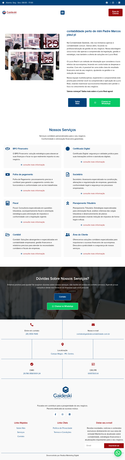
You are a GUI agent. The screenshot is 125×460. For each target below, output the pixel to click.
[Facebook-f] (55, 414)
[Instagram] (62, 414)
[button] (63, 13)
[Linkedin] (69, 414)
